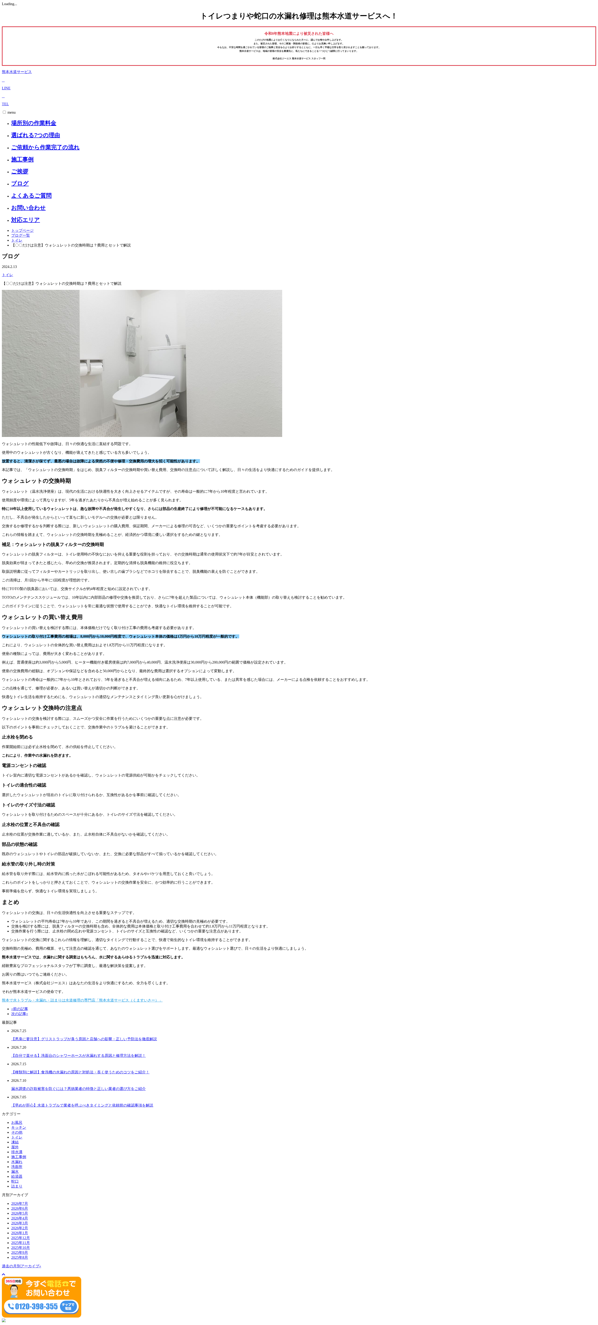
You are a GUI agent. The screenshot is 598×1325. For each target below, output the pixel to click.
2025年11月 (20, 1243)
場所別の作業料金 (33, 123)
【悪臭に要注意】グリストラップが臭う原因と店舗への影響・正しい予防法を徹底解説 (84, 1039)
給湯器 (16, 1176)
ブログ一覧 (20, 235)
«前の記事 (19, 1009)
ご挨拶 (19, 171)
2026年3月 (19, 1223)
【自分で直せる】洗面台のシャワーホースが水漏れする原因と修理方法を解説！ (78, 1056)
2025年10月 (20, 1248)
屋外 (15, 1147)
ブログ (20, 183)
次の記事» (19, 1014)
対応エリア (25, 220)
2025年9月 (19, 1253)
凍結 (15, 1142)
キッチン (18, 1127)
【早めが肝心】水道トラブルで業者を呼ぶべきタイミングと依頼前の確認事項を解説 (82, 1105)
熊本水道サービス (17, 72)
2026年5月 (19, 1213)
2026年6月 (19, 1208)
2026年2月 (19, 1228)
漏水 (15, 1172)
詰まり (16, 1186)
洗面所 (16, 1167)
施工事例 (22, 159)
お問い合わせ (28, 208)
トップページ (22, 230)
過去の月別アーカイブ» (21, 1266)
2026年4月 (19, 1218)
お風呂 (16, 1123)
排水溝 (16, 1152)
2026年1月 (19, 1233)
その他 (16, 1132)
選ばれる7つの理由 (35, 135)
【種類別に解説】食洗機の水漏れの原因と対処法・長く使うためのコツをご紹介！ (80, 1072)
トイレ (16, 240)
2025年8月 (19, 1257)
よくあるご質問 (31, 196)
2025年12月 (20, 1238)
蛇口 (15, 1181)
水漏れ (16, 1162)
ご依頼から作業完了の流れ (45, 147)
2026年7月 (19, 1204)
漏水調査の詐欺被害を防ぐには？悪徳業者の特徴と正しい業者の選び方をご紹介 (78, 1089)
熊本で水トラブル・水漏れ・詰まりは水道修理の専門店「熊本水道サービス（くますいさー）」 (82, 1000)
